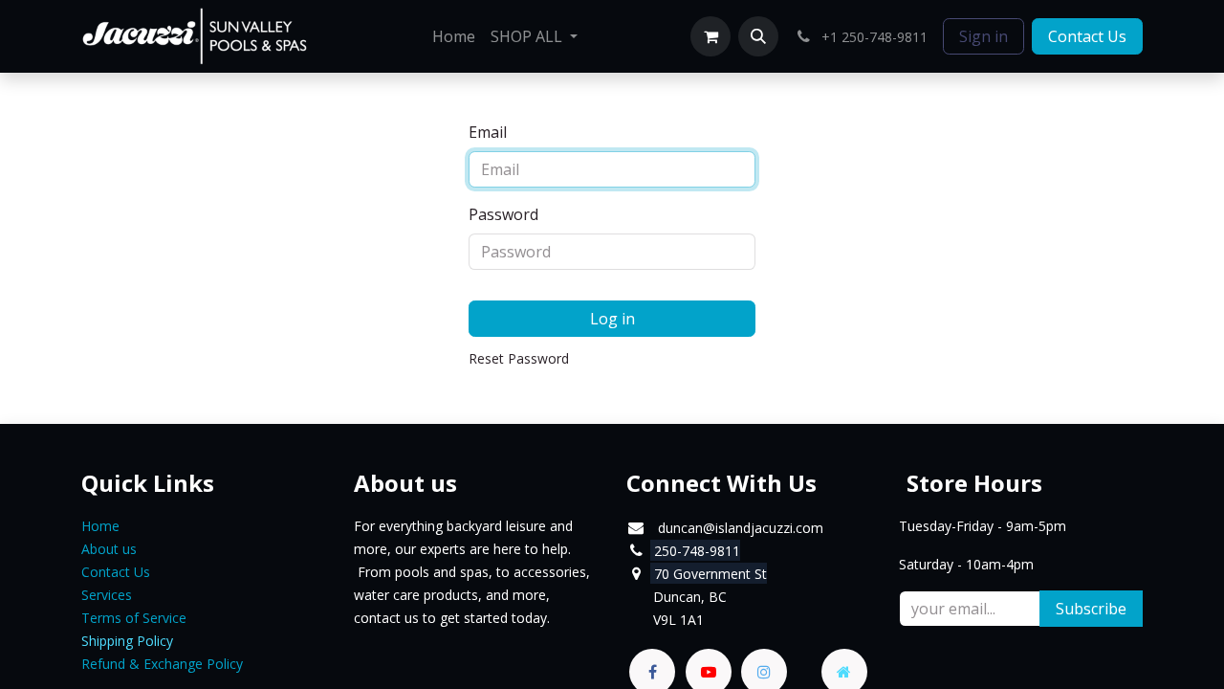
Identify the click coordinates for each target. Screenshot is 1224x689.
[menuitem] (454, 36)
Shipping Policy (127, 641)
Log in (612, 318)
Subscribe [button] (1091, 608)
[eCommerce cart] (710, 36)
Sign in (983, 36)
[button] (758, 36)
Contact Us (1087, 36)
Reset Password (519, 358)
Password (503, 214)
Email (488, 132)
